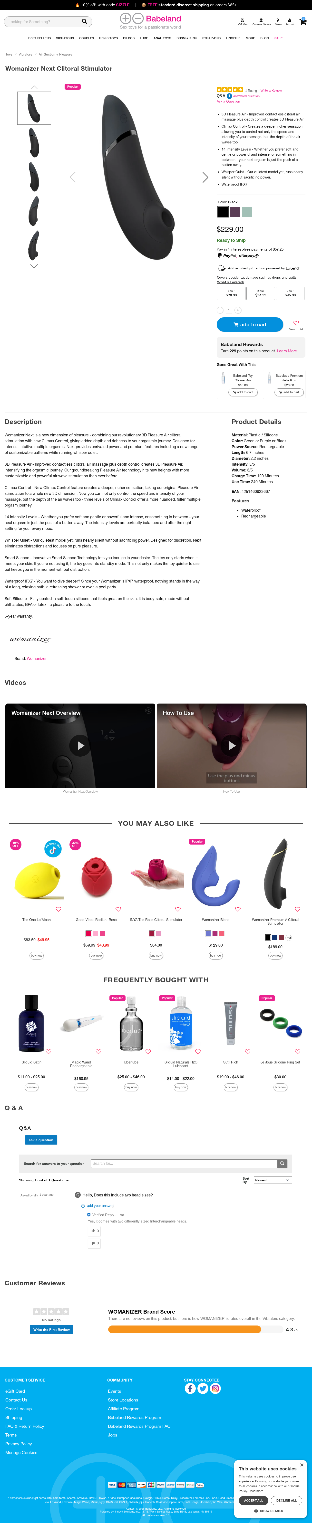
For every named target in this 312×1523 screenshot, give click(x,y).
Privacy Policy (18, 1443)
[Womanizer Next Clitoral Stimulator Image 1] (139, 177)
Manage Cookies (21, 1452)
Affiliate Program (123, 1408)
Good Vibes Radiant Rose (96, 920)
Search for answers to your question (54, 1164)
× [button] (301, 1465)
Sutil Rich (230, 1062)
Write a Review (271, 90)
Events (114, 1391)
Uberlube (131, 1062)
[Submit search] (282, 1163)
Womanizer (37, 658)
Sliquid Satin (31, 1062)
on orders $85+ (189, 4)
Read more (256, 1491)
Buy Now (36, 955)
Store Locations (123, 1399)
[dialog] (270, 1489)
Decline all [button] (286, 1500)
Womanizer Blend (216, 920)
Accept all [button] (253, 1500)
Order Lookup (18, 1408)
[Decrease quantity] (220, 310)
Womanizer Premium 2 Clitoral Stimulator (275, 922)
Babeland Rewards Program (134, 1417)
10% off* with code (102, 4)
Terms (11, 1435)
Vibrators (25, 54)
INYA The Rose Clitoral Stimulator (156, 920)
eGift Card (15, 1391)
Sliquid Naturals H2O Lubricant (181, 1064)
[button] (205, 177)
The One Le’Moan (36, 920)
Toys (9, 54)
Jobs (112, 1435)
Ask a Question (228, 101)
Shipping (13, 1417)
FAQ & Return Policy (24, 1426)
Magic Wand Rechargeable (81, 1064)
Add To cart (253, 324)
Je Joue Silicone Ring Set (280, 1062)
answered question (246, 96)
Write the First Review (51, 1330)
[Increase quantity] (237, 310)
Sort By (246, 1180)
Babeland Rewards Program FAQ (139, 1426)
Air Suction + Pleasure (55, 54)
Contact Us (16, 1399)
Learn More (287, 350)
